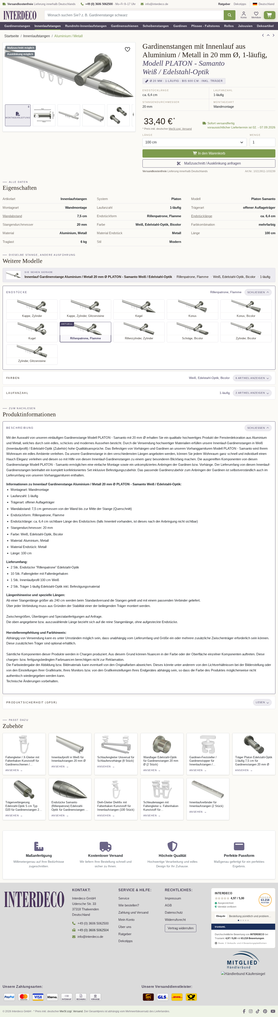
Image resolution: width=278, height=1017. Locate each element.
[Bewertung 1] (238, 920)
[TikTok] (258, 1011)
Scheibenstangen (156, 26)
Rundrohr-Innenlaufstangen (86, 26)
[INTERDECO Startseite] (20, 15)
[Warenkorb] (269, 15)
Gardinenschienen (124, 26)
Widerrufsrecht (175, 919)
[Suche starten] (229, 15)
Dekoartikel (265, 26)
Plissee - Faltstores (205, 26)
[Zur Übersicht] (268, 35)
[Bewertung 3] (243, 920)
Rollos (229, 26)
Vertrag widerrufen (181, 928)
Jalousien (245, 26)
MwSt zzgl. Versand (180, 128)
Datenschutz (174, 912)
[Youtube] (273, 1011)
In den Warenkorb (211, 153)
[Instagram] (251, 1011)
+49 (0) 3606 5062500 (93, 923)
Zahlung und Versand (133, 912)
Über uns (124, 927)
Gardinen (180, 26)
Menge (255, 135)
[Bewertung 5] (248, 920)
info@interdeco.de (156, 4)
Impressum (173, 898)
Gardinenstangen (17, 26)
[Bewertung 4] (245, 920)
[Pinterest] (265, 1011)
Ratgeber (124, 934)
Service (123, 898)
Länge (147, 135)
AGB (168, 905)
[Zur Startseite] (34, 899)
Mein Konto (126, 919)
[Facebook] (244, 1011)
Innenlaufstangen (48, 26)
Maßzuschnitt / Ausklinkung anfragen (211, 163)
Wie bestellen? (128, 905)
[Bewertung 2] (241, 920)
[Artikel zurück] (263, 35)
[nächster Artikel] (273, 35)
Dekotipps (240, 4)
